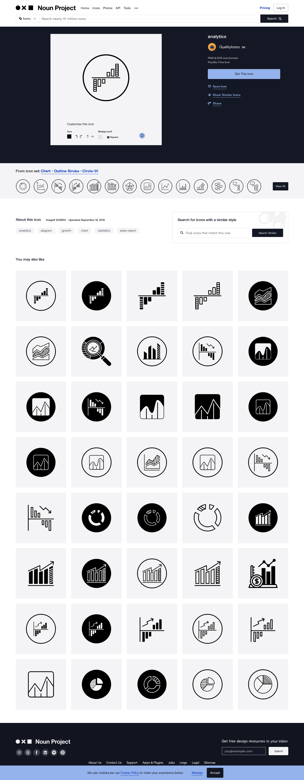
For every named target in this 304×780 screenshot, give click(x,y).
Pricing (265, 8)
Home (85, 8)
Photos (107, 8)
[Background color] (100, 137)
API (118, 8)
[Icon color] (69, 136)
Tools (127, 8)
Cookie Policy (130, 773)
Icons (96, 8)
